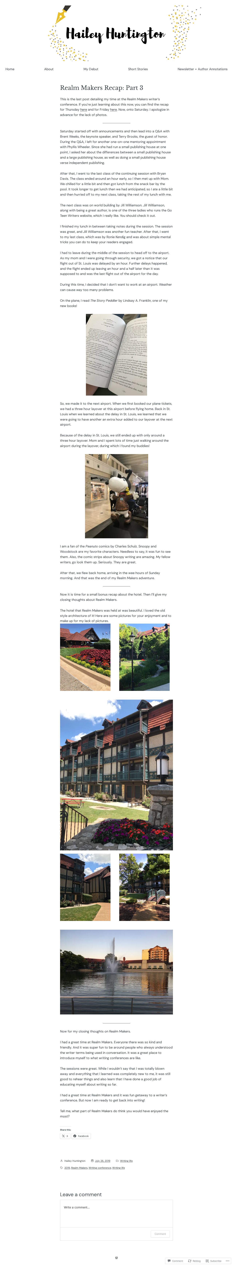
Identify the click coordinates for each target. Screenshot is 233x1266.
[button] (85, 657)
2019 (67, 1167)
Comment (160, 1233)
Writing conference (100, 1167)
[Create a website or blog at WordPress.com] (116, 1258)
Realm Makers (79, 1167)
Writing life (126, 1160)
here (83, 109)
